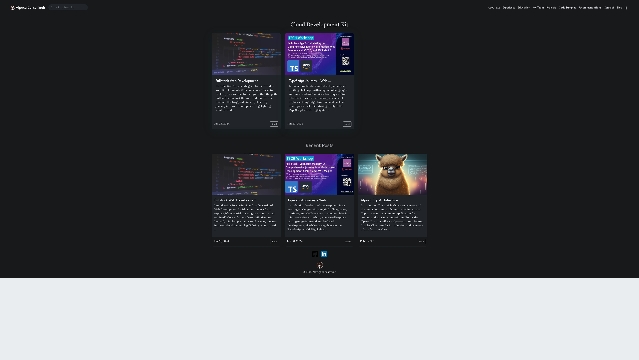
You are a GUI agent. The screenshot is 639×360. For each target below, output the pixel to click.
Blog (619, 7)
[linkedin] (324, 253)
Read (274, 124)
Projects (551, 7)
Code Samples (567, 7)
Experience (509, 7)
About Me (494, 7)
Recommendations (590, 7)
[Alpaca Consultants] (319, 264)
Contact (609, 7)
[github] (316, 253)
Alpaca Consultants (30, 7)
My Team (538, 7)
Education (524, 7)
